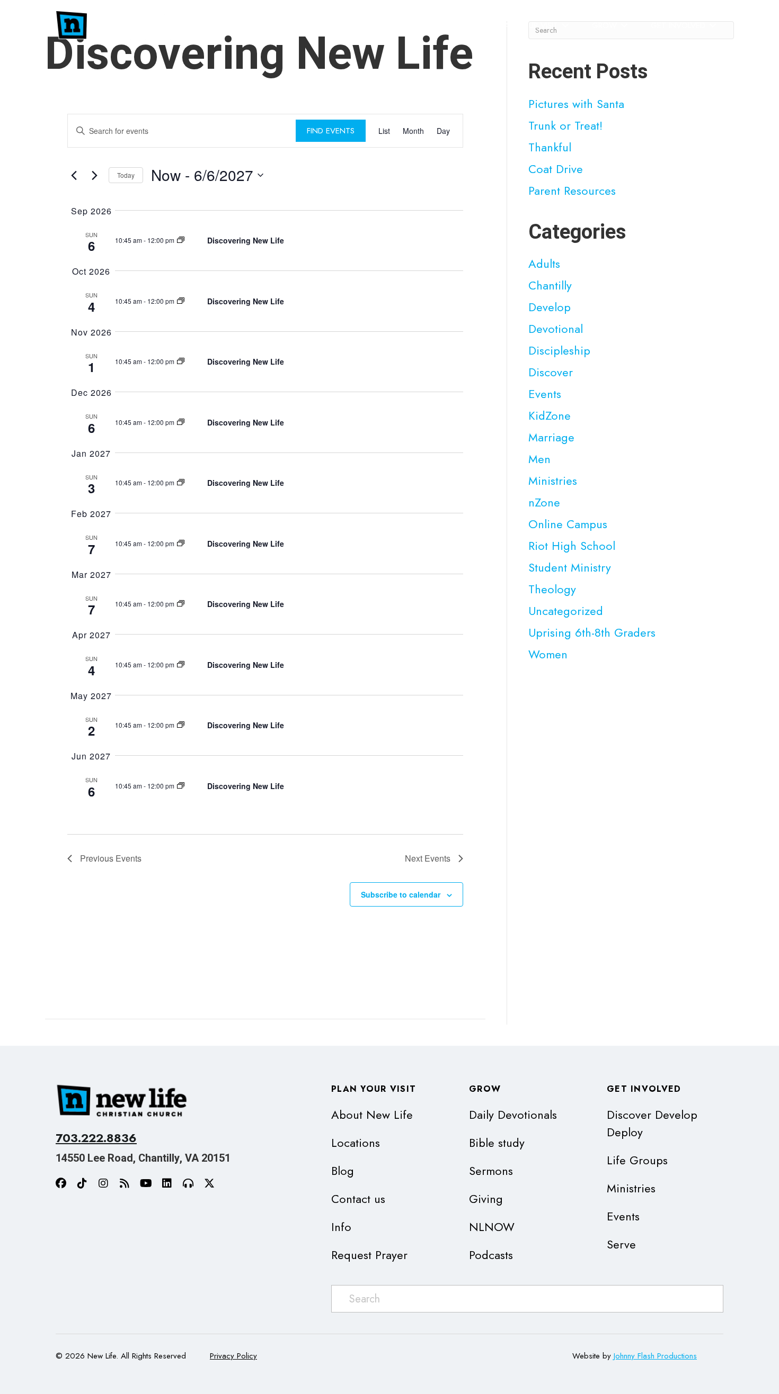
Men (539, 458)
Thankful (549, 147)
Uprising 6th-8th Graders (592, 632)
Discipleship (559, 350)
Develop (549, 306)
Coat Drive (555, 168)
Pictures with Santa (576, 103)
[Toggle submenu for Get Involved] (712, 26)
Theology (552, 589)
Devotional (555, 328)
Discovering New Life (245, 240)
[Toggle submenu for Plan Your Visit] (565, 26)
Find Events (331, 131)
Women (548, 654)
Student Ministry (569, 567)
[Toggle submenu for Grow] (624, 26)
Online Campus (567, 523)
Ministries (552, 480)
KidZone (549, 415)
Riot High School (571, 545)
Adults (544, 263)
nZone (544, 502)
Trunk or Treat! (565, 125)
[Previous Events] (73, 175)
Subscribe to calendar (400, 894)
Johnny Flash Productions (655, 1356)
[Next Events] (94, 175)
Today (126, 174)
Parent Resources (572, 190)
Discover (550, 372)
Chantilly (550, 285)
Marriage (551, 437)
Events (544, 393)
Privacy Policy (233, 1356)
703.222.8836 (96, 1137)
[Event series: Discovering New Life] (180, 240)
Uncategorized (565, 610)
